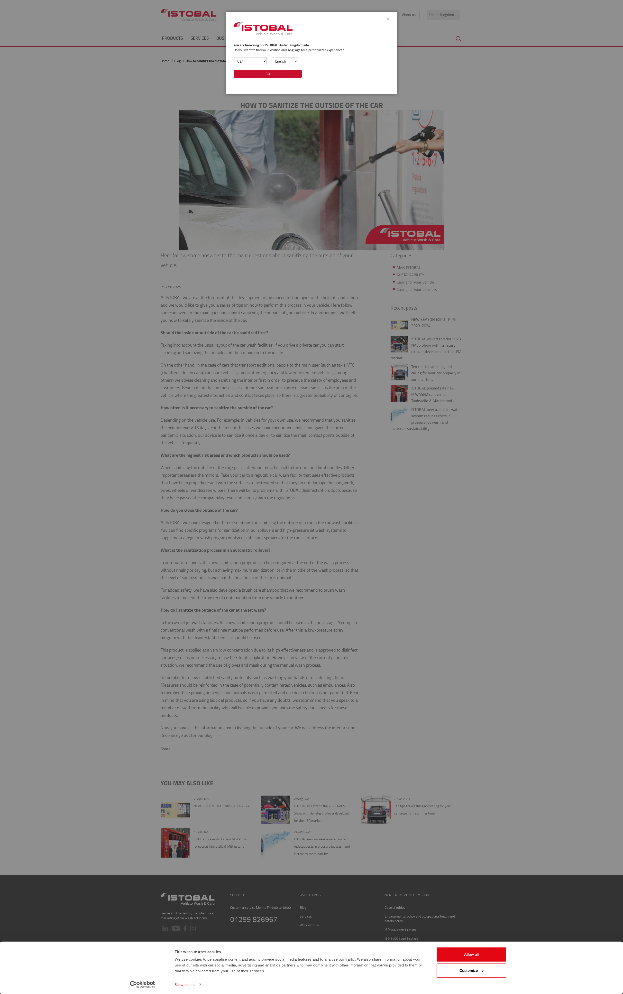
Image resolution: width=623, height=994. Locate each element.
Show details (185, 984)
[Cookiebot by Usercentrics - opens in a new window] (142, 984)
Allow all (471, 954)
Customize (468, 970)
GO (268, 73)
